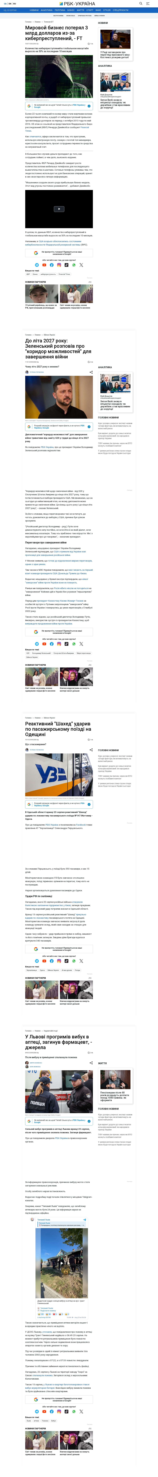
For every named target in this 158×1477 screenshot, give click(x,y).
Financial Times (64, 274)
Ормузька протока (84, 15)
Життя (80, 10)
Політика (60, 10)
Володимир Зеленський (41, 653)
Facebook (81, 824)
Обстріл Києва (58, 15)
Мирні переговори (84, 653)
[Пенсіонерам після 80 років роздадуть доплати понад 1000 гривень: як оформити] (115, 1080)
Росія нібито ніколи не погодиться (71, 588)
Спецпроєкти (120, 10)
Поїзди (77, 970)
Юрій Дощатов (106, 95)
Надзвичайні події (51, 1031)
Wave (98, 10)
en (10, 4)
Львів (28, 1421)
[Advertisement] (59, 471)
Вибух (53, 1421)
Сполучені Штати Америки (64, 653)
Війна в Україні (99, 15)
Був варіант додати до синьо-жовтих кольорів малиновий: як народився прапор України (114, 436)
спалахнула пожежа (42, 1375)
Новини (34, 10)
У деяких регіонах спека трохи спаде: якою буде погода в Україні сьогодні (114, 452)
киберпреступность (48, 274)
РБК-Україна (47, 447)
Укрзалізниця (31, 970)
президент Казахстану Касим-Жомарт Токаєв (60, 600)
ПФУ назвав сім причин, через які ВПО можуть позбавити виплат (115, 444)
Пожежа (45, 1421)
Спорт (89, 10)
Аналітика (46, 10)
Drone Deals (70, 15)
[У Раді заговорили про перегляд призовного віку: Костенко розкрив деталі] (115, 39)
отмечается (35, 136)
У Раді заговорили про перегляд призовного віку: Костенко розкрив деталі (115, 55)
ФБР (28, 274)
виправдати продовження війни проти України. (49, 623)
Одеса (42, 970)
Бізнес (71, 10)
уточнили (47, 1332)
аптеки (36, 1421)
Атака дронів (67, 970)
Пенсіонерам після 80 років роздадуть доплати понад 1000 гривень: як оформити (114, 1096)
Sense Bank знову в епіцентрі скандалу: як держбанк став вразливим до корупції (115, 104)
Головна (28, 22)
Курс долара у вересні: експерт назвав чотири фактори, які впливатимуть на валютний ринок (115, 426)
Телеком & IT (49, 22)
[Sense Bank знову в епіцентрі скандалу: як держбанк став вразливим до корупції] (115, 82)
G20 (27, 653)
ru (14, 4)
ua (5, 4)
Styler (107, 10)
